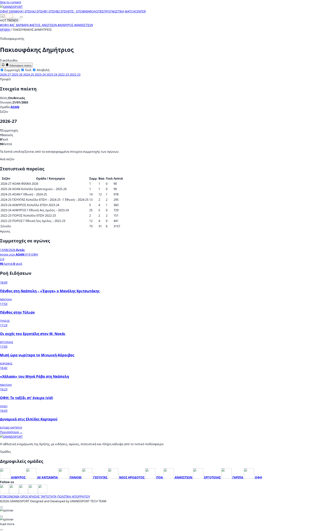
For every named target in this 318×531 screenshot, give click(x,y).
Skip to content (10, 2)
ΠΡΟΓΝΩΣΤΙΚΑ (114, 11)
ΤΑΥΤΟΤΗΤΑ (48, 497)
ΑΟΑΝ (14, 107)
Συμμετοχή (12, 70)
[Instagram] (14, 492)
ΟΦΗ (3, 11)
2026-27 (6, 75)
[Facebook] (5, 492)
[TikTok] (42, 492)
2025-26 (17, 75)
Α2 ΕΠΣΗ (38, 11)
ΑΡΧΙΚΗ (5, 30)
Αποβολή (43, 70)
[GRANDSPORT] (11, 7)
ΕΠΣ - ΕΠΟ (75, 11)
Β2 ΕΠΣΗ (62, 11)
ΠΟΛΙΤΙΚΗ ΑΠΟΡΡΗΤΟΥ (73, 497)
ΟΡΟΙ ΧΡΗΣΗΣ (30, 497)
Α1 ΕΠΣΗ (26, 11)
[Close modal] (1, 506)
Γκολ (27, 70)
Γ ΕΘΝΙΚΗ (13, 11)
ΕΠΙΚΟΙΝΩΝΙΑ (10, 497)
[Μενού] (21, 16)
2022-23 (64, 75)
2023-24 (40, 75)
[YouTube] (24, 492)
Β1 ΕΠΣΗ (50, 11)
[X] (33, 492)
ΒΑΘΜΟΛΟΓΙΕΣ (93, 11)
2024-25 (29, 75)
